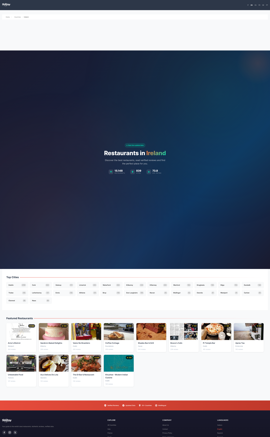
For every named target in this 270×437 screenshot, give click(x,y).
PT (267, 5)
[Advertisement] (135, 35)
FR (259, 5)
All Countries (112, 425)
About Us (165, 425)
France (110, 433)
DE (263, 5)
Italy (109, 429)
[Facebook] (4, 432)
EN (252, 5)
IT (248, 5)
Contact (165, 429)
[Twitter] (15, 432)
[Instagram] (10, 432)
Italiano (219, 425)
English (219, 429)
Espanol (220, 433)
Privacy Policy (167, 433)
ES (255, 5)
